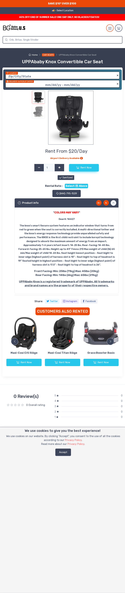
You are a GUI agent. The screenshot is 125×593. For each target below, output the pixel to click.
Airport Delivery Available (65, 158)
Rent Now (86, 167)
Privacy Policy (73, 440)
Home (35, 55)
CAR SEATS (48, 55)
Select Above (76, 185)
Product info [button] (30, 202)
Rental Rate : (53, 185)
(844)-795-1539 (68, 193)
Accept (63, 452)
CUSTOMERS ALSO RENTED (62, 311)
